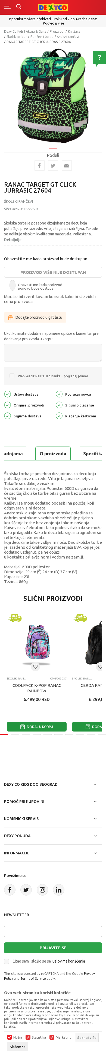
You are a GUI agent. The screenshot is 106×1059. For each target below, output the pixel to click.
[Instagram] (42, 889)
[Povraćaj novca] (59, 394)
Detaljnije (12, 240)
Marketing (63, 1037)
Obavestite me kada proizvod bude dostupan (45, 258)
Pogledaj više (53, 23)
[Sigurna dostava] (7, 415)
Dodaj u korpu (39, 727)
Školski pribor (17, 36)
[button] (35, 666)
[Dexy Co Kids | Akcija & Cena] (53, 7)
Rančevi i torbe (42, 36)
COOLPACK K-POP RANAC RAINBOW (37, 688)
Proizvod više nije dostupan (53, 272)
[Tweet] (53, 165)
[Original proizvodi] (7, 404)
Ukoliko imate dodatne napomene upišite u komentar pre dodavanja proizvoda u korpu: (51, 336)
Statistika (39, 1037)
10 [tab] (102, 734)
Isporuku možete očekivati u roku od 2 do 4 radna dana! (53, 19)
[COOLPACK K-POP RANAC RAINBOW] (36, 642)
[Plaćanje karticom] (59, 415)
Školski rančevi (68, 36)
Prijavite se (53, 947)
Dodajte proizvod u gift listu (38, 317)
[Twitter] (26, 889)
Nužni (17, 1037)
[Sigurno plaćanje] (59, 404)
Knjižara (74, 31)
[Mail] (66, 165)
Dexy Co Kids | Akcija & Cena (25, 31)
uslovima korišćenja (68, 961)
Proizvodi (57, 31)
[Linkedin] (58, 889)
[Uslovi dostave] (7, 394)
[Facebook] (39, 165)
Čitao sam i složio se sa (49, 961)
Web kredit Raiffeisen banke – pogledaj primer (53, 376)
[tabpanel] (53, 96)
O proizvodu (53, 453)
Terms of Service (33, 978)
